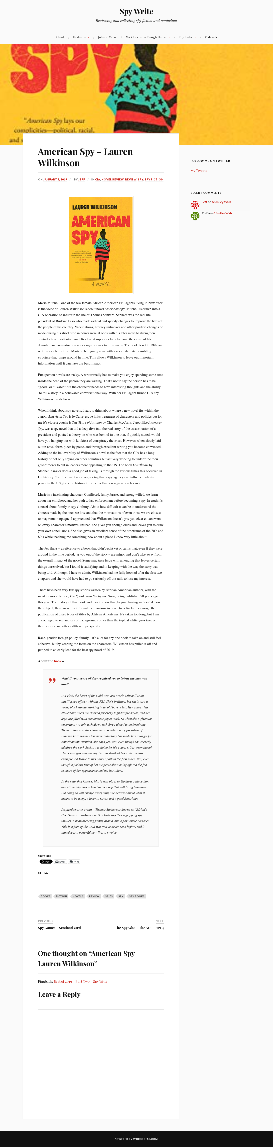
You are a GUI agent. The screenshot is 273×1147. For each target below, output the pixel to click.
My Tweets (198, 170)
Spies (109, 896)
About (60, 37)
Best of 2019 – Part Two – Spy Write (81, 981)
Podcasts (211, 37)
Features (79, 37)
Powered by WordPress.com (136, 1138)
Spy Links (185, 37)
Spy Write (136, 11)
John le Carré (107, 37)
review (130, 179)
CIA (97, 179)
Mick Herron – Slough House (146, 37)
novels (78, 896)
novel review (113, 179)
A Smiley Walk (221, 202)
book (58, 661)
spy (140, 179)
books (45, 896)
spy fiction (154, 179)
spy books (136, 896)
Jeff (81, 179)
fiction (61, 896)
